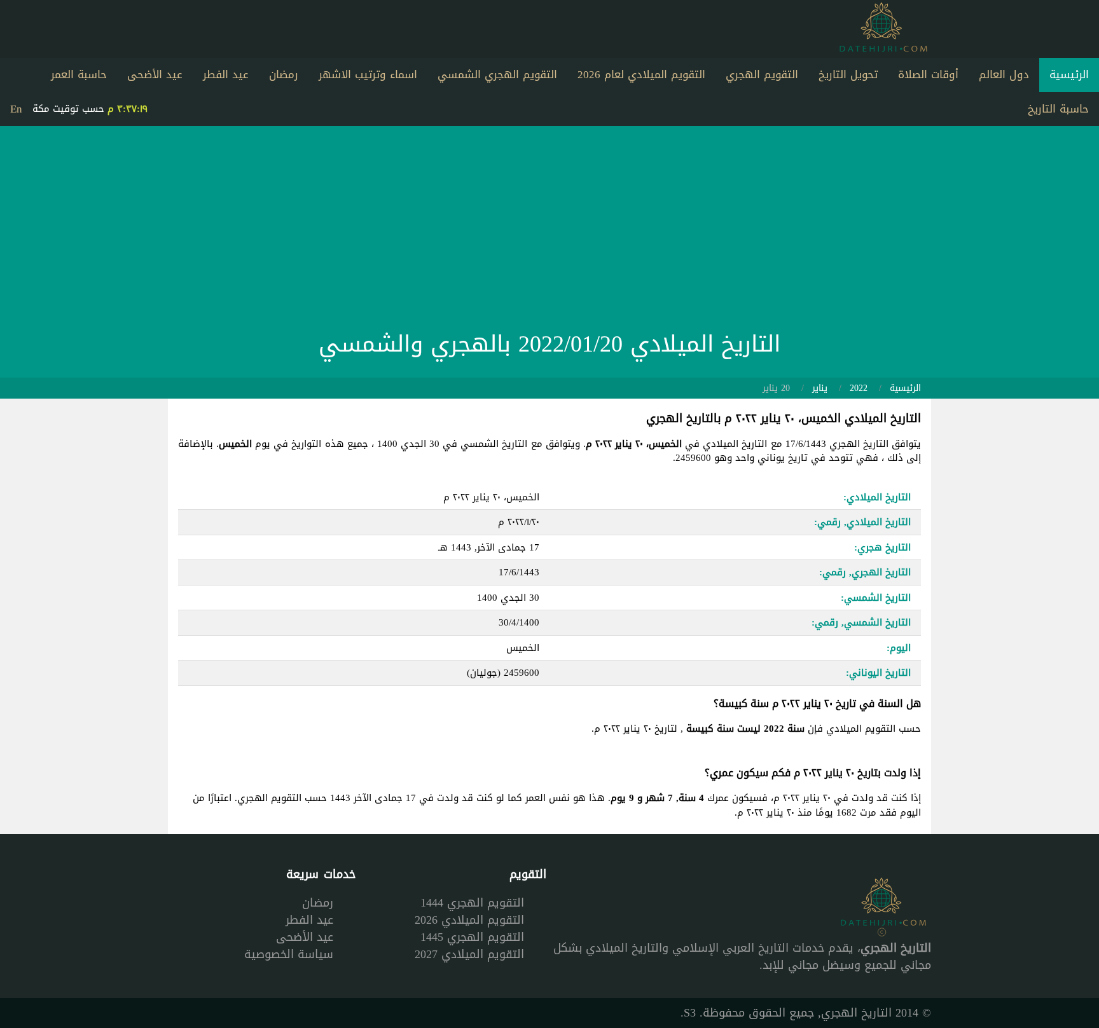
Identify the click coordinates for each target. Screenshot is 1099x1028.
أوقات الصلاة (928, 74)
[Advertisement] (549, 231)
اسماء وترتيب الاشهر (368, 74)
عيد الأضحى (155, 74)
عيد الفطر (226, 74)
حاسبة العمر (79, 74)
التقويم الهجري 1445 (472, 937)
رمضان (283, 74)
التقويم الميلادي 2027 (469, 954)
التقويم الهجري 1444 (472, 903)
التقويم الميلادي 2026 (469, 920)
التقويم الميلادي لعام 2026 (641, 74)
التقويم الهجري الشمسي (497, 74)
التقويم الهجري (762, 74)
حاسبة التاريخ (1058, 109)
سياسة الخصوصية (288, 954)
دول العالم (1004, 74)
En (16, 109)
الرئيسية (1069, 74)
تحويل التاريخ (848, 74)
